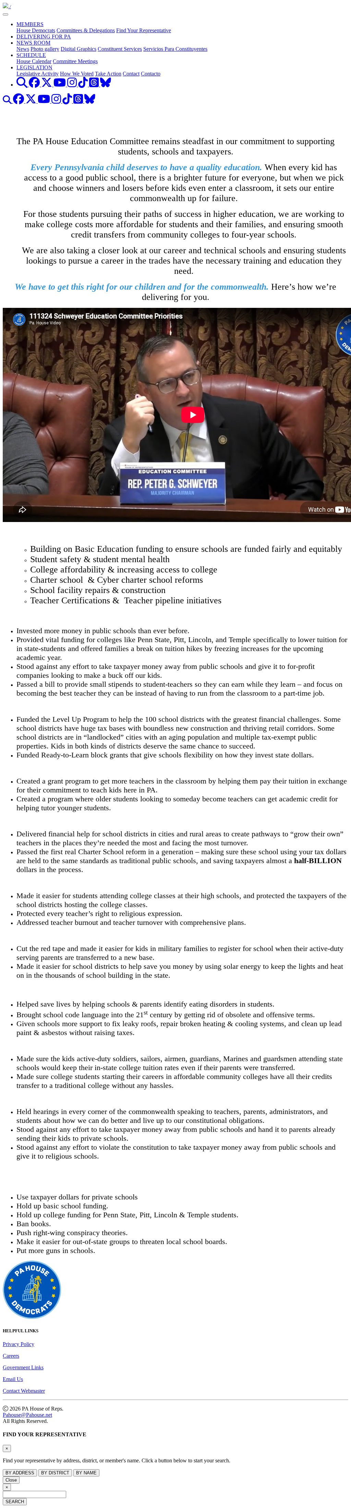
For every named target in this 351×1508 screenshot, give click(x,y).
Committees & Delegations (86, 30)
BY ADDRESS (19, 1472)
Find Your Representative (143, 30)
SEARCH (14, 1501)
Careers (11, 1356)
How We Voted (77, 74)
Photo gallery (45, 49)
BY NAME (86, 1472)
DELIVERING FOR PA (43, 36)
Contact (131, 74)
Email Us (13, 1379)
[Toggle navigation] (5, 14)
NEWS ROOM (33, 43)
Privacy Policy (18, 1344)
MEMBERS (30, 24)
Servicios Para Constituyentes (175, 49)
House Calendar (33, 61)
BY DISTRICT (55, 1472)
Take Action (108, 74)
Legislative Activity (37, 74)
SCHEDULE (31, 55)
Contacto (150, 74)
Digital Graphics (78, 49)
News (22, 49)
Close (11, 1480)
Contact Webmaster (24, 1391)
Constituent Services (120, 49)
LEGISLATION (34, 67)
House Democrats (35, 30)
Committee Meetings (75, 61)
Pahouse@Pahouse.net (27, 1415)
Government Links (23, 1367)
